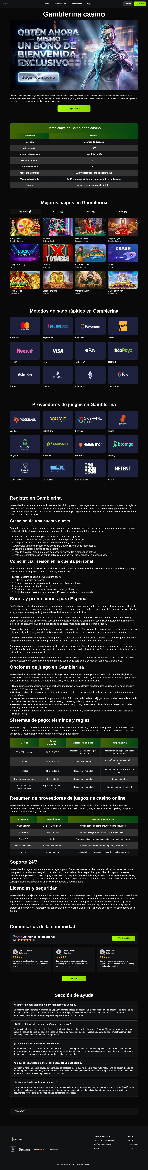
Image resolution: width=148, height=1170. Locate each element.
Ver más (74, 978)
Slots (121, 212)
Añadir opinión (124, 938)
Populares (23, 212)
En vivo (56, 212)
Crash (88, 212)
